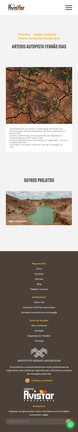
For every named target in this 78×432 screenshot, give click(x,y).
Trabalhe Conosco (39, 289)
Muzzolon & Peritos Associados (39, 307)
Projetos (24, 34)
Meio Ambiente (39, 325)
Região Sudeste (45, 34)
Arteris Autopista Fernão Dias (39, 38)
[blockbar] (69, 7)
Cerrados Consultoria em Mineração (39, 312)
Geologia (39, 330)
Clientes (39, 278)
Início (39, 268)
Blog (39, 284)
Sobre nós (39, 302)
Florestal (39, 340)
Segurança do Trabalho (39, 335)
